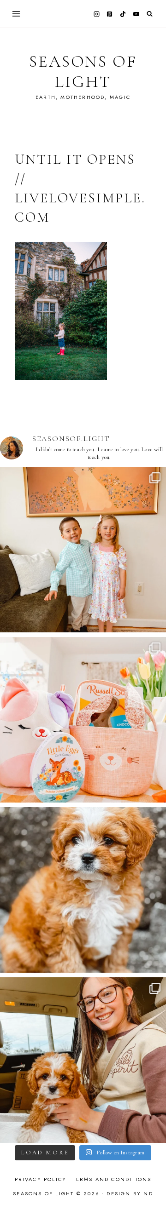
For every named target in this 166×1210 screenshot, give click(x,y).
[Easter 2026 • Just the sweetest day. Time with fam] (83, 549)
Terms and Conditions (112, 1179)
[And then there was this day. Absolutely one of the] (83, 1060)
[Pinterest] (110, 14)
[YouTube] (136, 14)
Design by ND (130, 1193)
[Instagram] (96, 14)
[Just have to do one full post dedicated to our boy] (83, 890)
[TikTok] (123, 14)
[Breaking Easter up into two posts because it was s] (83, 720)
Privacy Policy (41, 1179)
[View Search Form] (150, 14)
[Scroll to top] (150, 1185)
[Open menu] (16, 13)
